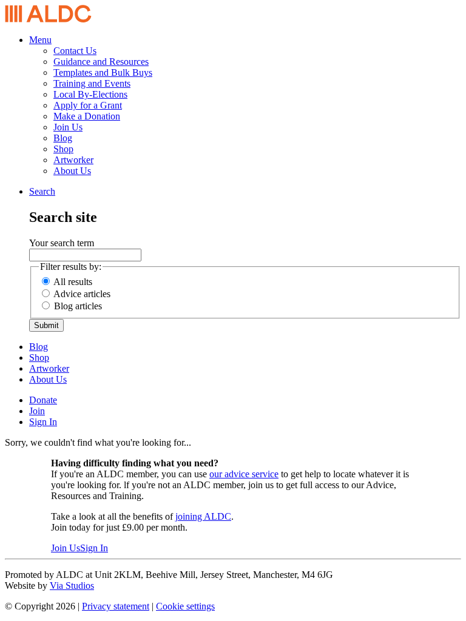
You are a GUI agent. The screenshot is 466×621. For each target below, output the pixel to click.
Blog (62, 138)
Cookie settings (185, 606)
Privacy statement (115, 606)
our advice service (244, 474)
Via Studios (72, 585)
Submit (46, 325)
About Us (72, 171)
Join (37, 411)
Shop (63, 149)
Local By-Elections (90, 94)
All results (72, 282)
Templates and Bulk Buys (102, 72)
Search (42, 191)
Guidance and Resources (101, 61)
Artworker (73, 160)
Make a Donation (86, 116)
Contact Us (74, 50)
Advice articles (81, 294)
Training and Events (91, 83)
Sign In (43, 422)
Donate (43, 400)
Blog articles (78, 306)
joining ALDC (203, 516)
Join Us (68, 127)
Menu (40, 40)
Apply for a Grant (87, 105)
